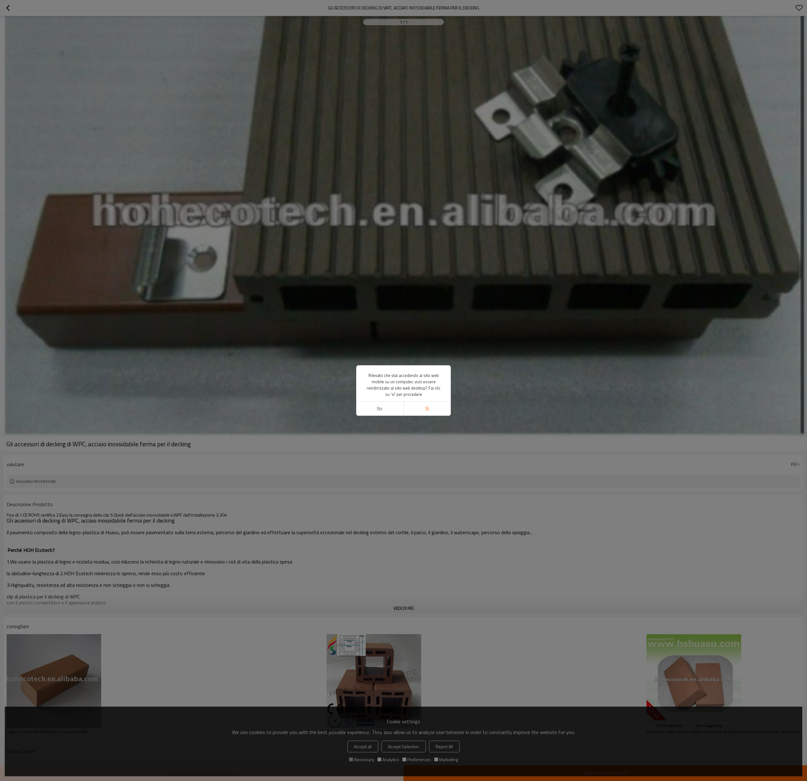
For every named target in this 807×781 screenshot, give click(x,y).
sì (427, 408)
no (379, 408)
